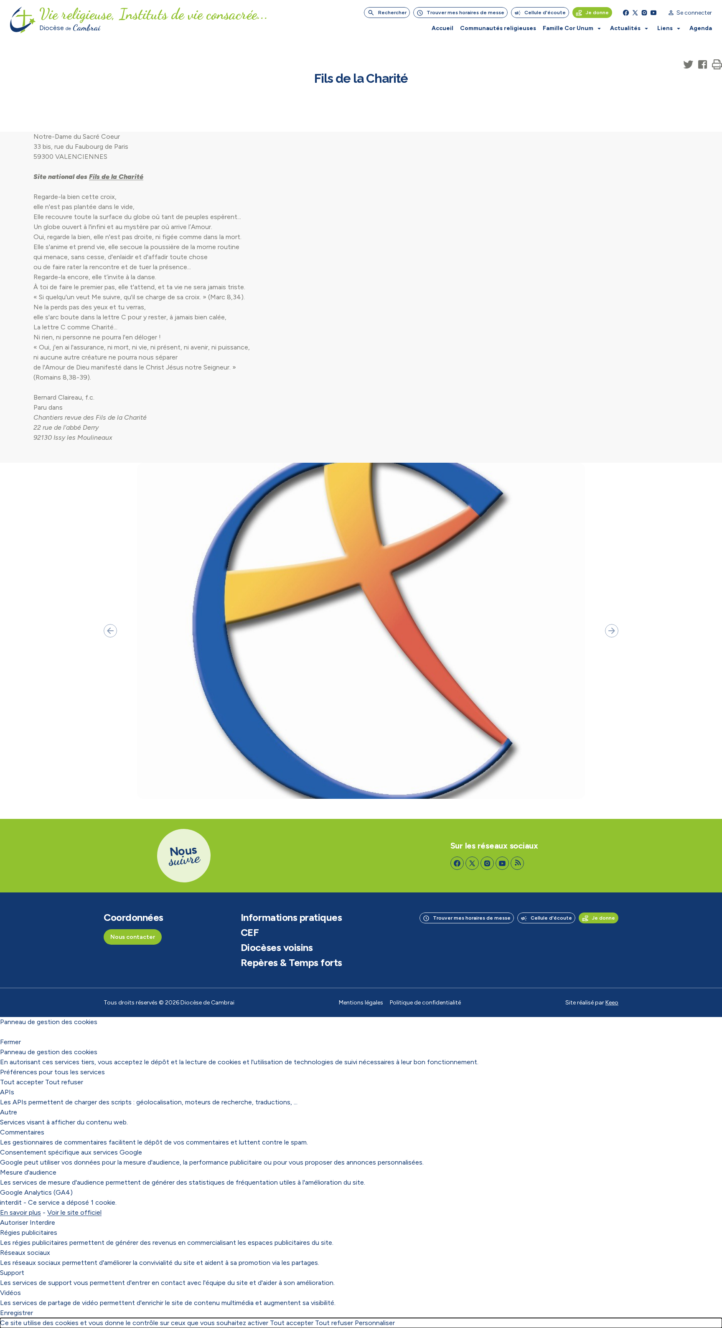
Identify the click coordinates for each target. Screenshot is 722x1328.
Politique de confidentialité (425, 1002)
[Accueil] (23, 20)
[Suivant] (611, 630)
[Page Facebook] (626, 12)
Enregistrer (16, 1313)
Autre (8, 1112)
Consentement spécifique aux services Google (71, 1152)
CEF (250, 933)
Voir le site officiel (74, 1212)
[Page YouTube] (653, 12)
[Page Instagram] (644, 12)
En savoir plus (20, 1212)
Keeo (611, 1002)
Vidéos (10, 1293)
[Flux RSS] (517, 863)
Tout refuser (64, 1082)
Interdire (42, 1222)
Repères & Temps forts (291, 963)
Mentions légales (361, 1002)
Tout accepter (21, 1082)
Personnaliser (375, 1323)
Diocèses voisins (277, 948)
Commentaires (22, 1132)
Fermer (10, 1042)
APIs (7, 1092)
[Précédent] (110, 630)
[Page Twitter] (635, 12)
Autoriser (14, 1222)
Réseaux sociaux (25, 1253)
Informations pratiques (291, 918)
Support (12, 1273)
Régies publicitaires (28, 1232)
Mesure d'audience (28, 1172)
